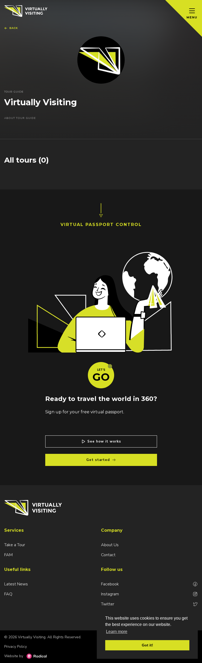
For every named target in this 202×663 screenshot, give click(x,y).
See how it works (104, 441)
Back (13, 28)
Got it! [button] (147, 645)
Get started (98, 460)
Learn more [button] (116, 631)
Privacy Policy (15, 646)
